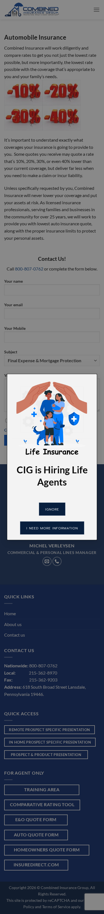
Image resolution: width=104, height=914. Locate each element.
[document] (52, 457)
